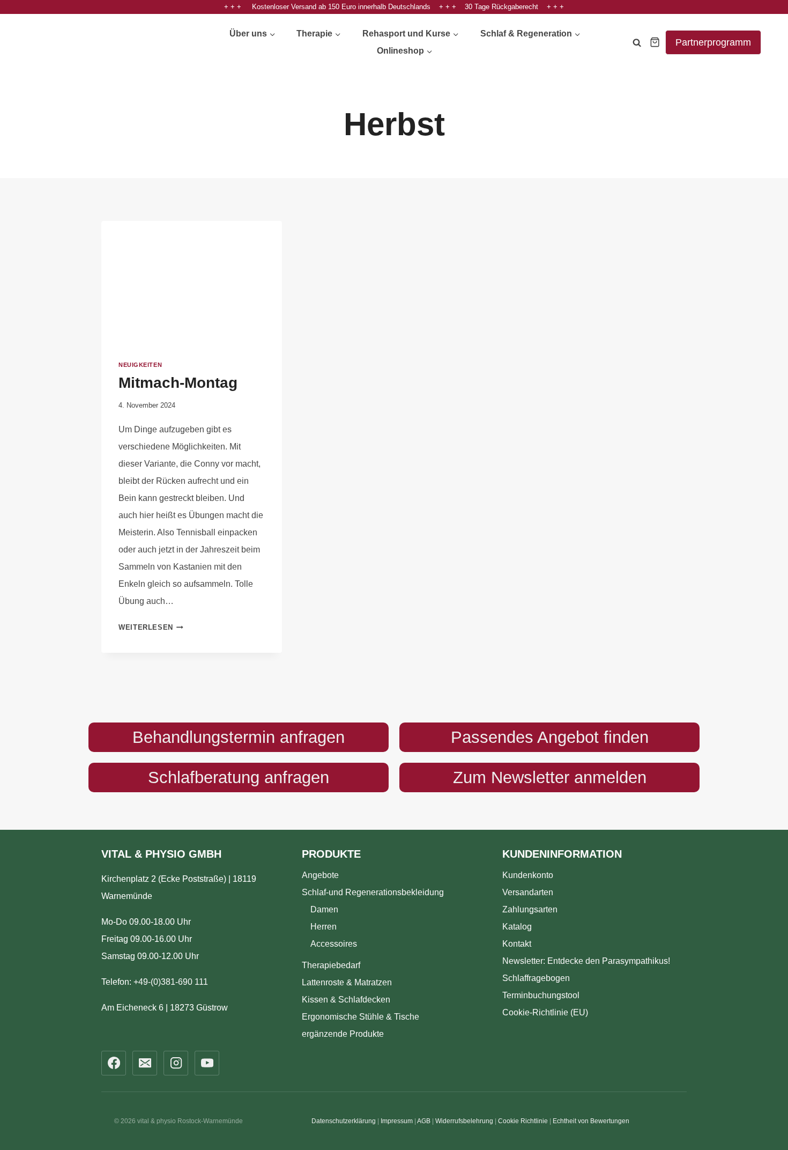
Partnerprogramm (713, 42)
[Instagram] (175, 1063)
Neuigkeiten (140, 365)
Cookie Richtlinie (523, 1121)
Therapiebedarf (331, 965)
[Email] (144, 1063)
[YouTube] (207, 1063)
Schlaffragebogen (536, 978)
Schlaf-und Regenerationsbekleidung (373, 892)
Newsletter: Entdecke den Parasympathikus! (586, 960)
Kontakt (516, 943)
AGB (423, 1121)
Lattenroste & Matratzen (347, 982)
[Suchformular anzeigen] (637, 44)
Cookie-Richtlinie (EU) (545, 1012)
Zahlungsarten (529, 909)
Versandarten (527, 892)
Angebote (320, 875)
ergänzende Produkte (343, 1033)
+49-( (170, 981)
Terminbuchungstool (540, 995)
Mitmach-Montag (177, 382)
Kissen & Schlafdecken (346, 999)
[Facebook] (113, 1063)
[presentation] (191, 281)
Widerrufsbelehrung (464, 1121)
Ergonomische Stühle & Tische (360, 1016)
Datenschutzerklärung (343, 1121)
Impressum (397, 1121)
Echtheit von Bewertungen (591, 1121)
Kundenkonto (527, 875)
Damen (324, 909)
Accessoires (333, 943)
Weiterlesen (150, 627)
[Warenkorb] (655, 42)
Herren (323, 926)
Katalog (517, 926)
